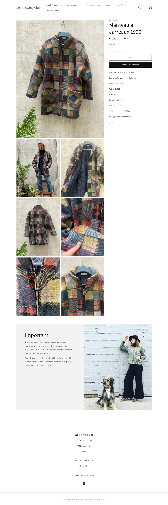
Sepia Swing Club (73, 499)
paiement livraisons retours (84, 475)
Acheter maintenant (130, 65)
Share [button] (114, 123)
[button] (59, 5)
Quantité (112, 44)
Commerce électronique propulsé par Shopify (91, 499)
